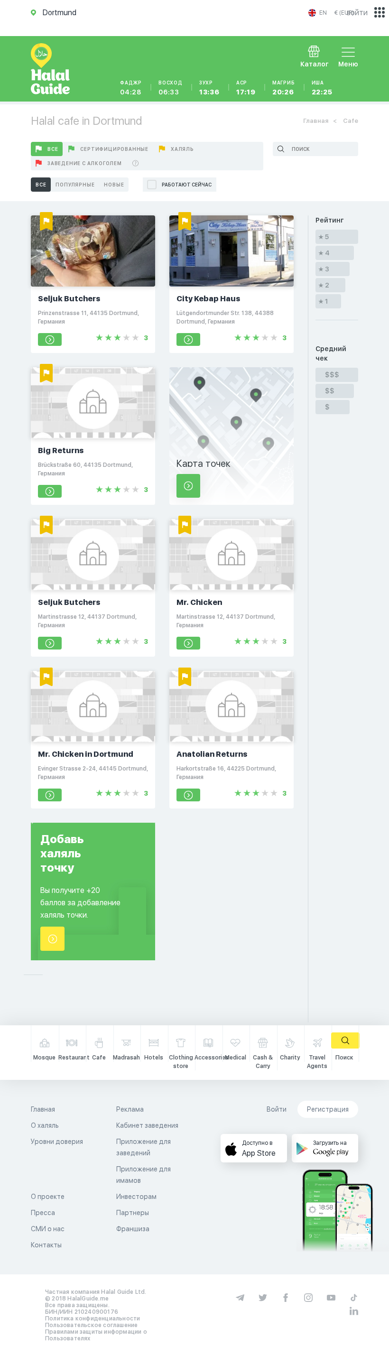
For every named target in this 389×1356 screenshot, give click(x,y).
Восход (170, 88)
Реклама (130, 1109)
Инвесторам (136, 1196)
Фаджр (131, 88)
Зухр (209, 88)
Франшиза (132, 1229)
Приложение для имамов (143, 1174)
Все (52, 149)
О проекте (48, 1196)
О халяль (45, 1125)
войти (357, 12)
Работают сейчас (187, 184)
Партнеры (132, 1213)
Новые (114, 184)
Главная (315, 120)
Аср (246, 88)
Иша (322, 88)
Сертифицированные (114, 149)
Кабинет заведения (147, 1125)
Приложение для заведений (143, 1147)
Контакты (46, 1245)
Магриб (283, 88)
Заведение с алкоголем (84, 163)
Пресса (43, 1213)
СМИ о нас (48, 1229)
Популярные (75, 184)
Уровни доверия (57, 1141)
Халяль (182, 149)
